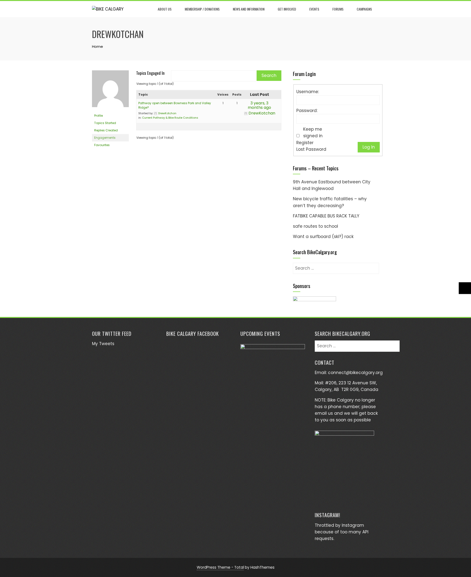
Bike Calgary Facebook (192, 333)
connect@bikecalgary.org (355, 373)
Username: (307, 92)
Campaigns (364, 9)
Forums (337, 9)
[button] (314, 302)
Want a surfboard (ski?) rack (323, 236)
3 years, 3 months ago (259, 105)
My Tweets (103, 344)
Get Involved (287, 9)
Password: (306, 110)
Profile (98, 115)
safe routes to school (315, 226)
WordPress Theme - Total (220, 567)
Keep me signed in (313, 132)
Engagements (105, 138)
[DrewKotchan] (110, 91)
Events (314, 9)
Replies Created (106, 130)
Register (305, 143)
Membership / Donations (202, 9)
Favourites (102, 145)
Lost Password (311, 149)
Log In (369, 147)
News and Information (248, 9)
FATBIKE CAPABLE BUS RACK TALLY (326, 216)
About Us (164, 9)
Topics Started (105, 123)
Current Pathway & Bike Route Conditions (170, 118)
